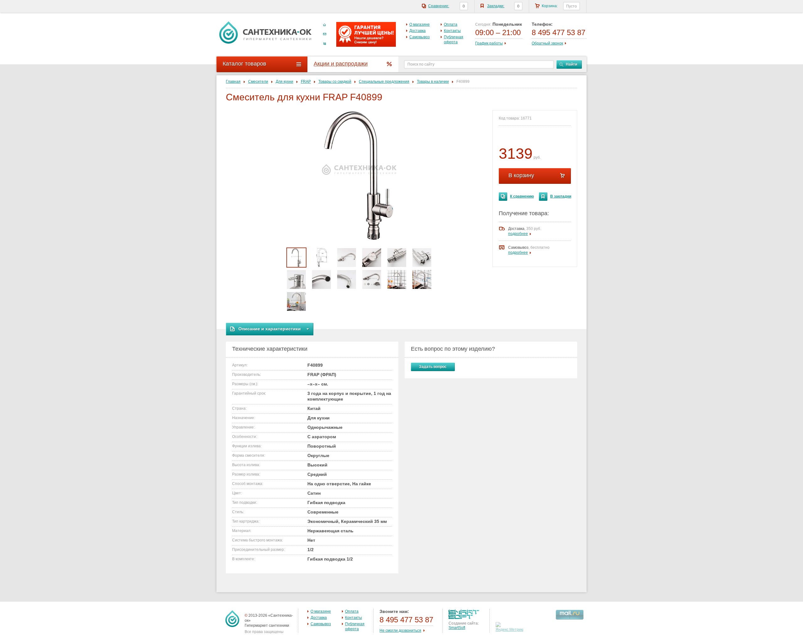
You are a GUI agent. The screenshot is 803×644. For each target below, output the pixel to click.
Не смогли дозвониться (400, 630)
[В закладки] (543, 196)
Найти (571, 64)
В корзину (521, 175)
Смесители (258, 81)
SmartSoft (457, 627)
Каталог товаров (244, 64)
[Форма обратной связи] (324, 34)
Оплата (450, 24)
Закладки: (495, 6)
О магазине (419, 24)
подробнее (518, 234)
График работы (489, 43)
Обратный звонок (547, 43)
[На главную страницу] (265, 32)
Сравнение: (438, 6)
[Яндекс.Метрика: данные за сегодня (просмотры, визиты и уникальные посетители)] (510, 627)
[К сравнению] (503, 196)
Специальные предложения (384, 81)
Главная (233, 81)
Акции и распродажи (341, 64)
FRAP (306, 81)
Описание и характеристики (269, 328)
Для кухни (284, 81)
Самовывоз (419, 37)
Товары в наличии (433, 81)
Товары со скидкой (334, 81)
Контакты (452, 31)
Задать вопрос (433, 367)
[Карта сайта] (324, 43)
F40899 (463, 81)
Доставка (417, 31)
